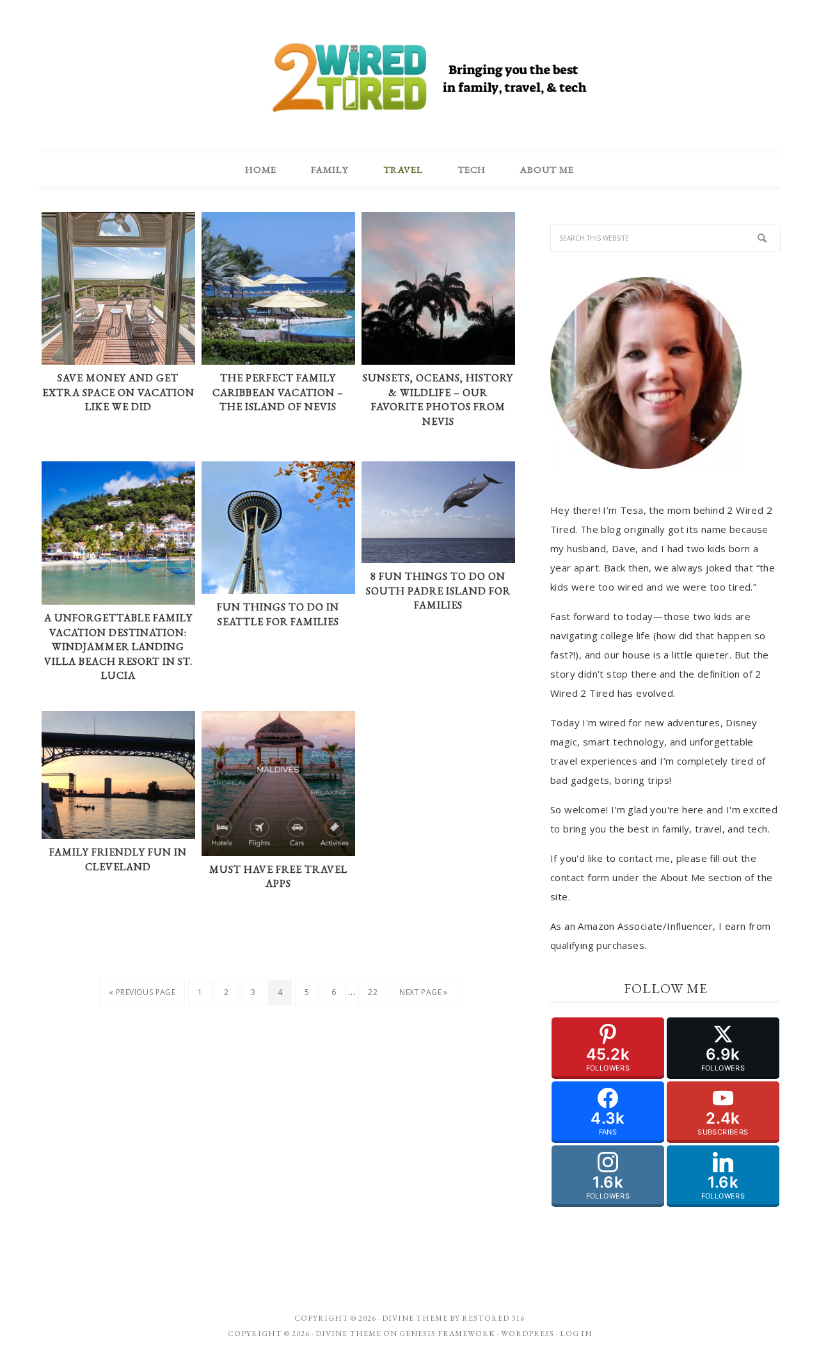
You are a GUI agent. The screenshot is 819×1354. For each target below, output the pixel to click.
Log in (576, 1333)
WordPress (527, 1333)
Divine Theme (348, 1333)
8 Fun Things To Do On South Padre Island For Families (438, 590)
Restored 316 (493, 1318)
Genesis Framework (447, 1333)
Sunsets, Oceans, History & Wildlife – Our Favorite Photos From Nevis (438, 399)
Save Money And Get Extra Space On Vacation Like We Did (118, 392)
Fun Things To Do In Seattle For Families (278, 614)
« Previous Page (142, 992)
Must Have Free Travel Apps (278, 877)
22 (373, 992)
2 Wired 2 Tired (409, 78)
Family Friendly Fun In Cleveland (118, 859)
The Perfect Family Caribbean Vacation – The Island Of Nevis (278, 392)
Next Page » (423, 992)
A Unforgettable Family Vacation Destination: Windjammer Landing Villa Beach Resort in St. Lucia (118, 646)
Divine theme (415, 1318)
